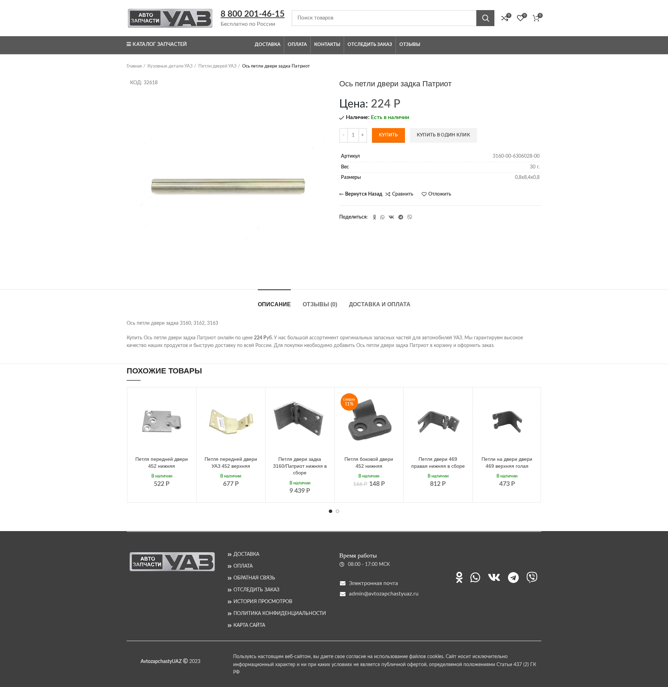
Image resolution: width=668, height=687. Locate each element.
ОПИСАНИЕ (274, 304)
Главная (134, 66)
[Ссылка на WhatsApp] (382, 217)
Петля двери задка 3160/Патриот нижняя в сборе (300, 465)
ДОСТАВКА (246, 554)
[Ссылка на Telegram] (400, 217)
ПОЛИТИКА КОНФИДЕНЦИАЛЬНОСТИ (279, 613)
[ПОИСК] (485, 18)
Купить (388, 135)
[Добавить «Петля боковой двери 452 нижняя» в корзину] (394, 402)
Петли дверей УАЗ (217, 66)
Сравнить (402, 194)
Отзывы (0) (320, 304)
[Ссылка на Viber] (409, 217)
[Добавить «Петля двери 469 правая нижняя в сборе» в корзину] (463, 402)
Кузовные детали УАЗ (170, 66)
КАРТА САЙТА (249, 625)
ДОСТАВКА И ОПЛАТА (380, 304)
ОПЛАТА (243, 566)
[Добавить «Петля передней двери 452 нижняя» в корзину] (187, 402)
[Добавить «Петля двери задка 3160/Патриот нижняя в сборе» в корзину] (325, 402)
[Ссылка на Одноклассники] (374, 217)
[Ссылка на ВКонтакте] (391, 217)
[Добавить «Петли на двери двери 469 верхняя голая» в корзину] (532, 402)
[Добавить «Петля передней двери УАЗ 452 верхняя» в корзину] (256, 402)
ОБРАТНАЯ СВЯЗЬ (254, 578)
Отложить (439, 194)
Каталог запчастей (160, 44)
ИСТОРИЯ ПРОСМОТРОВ (262, 601)
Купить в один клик (443, 135)
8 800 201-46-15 (253, 14)
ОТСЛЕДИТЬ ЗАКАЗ (256, 589)
